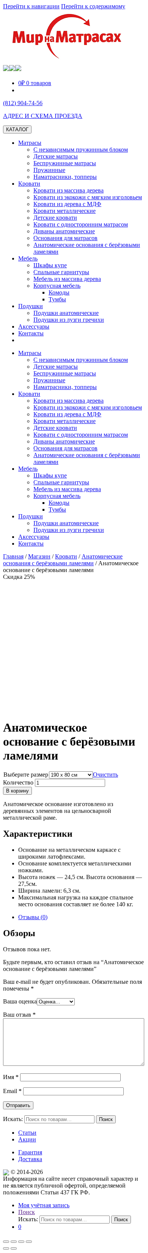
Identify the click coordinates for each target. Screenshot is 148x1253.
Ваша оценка (20, 1001)
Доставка (30, 1159)
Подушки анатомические (66, 313)
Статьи (27, 1132)
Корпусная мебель (56, 285)
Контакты (31, 333)
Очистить (105, 774)
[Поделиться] (14, 1242)
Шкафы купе (50, 265)
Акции (27, 1139)
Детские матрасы (55, 156)
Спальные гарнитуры (61, 272)
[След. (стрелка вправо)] (14, 1248)
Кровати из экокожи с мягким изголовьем (87, 197)
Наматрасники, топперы (65, 177)
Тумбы (57, 299)
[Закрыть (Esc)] (6, 1242)
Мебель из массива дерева (67, 279)
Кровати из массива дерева (68, 190)
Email (12, 1091)
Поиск (26, 1212)
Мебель (28, 258)
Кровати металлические (64, 211)
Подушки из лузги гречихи (68, 319)
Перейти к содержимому (93, 6)
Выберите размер (25, 774)
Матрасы (29, 143)
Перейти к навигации (31, 6)
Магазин (39, 556)
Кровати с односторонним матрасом (80, 224)
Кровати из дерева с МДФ (67, 204)
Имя (11, 1077)
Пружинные (49, 170)
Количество (18, 782)
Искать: (13, 1119)
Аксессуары (33, 326)
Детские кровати (55, 217)
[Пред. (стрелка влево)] (6, 1248)
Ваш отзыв (19, 1014)
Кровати (29, 183)
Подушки (30, 306)
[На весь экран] (21, 1242)
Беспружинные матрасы (64, 163)
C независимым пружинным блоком (80, 149)
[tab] (81, 917)
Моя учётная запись (43, 1205)
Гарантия (30, 1152)
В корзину (17, 791)
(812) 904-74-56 (23, 103)
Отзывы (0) (32, 917)
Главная (13, 556)
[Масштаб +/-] (29, 1242)
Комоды (59, 292)
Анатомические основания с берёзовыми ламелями (63, 559)
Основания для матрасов (65, 238)
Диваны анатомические (64, 231)
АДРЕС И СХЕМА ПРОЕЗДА (42, 116)
